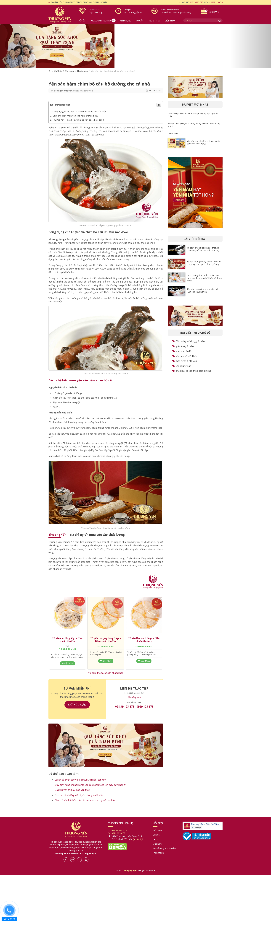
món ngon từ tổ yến (63, 93)
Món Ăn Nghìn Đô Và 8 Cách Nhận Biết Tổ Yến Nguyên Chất (193, 117)
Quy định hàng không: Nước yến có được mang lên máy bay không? (90, 789)
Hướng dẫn (82, 73)
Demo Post (173, 136)
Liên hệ (156, 839)
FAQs (155, 844)
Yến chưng (125, 20)
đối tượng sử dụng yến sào (190, 343)
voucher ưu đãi (183, 353)
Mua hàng (157, 848)
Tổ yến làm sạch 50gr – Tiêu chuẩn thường (143, 642)
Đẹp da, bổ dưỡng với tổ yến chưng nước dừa (79, 800)
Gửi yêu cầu (77, 707)
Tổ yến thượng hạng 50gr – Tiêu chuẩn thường (105, 642)
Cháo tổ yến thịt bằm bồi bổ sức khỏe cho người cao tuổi (85, 805)
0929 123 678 (217, 2)
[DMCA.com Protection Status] (117, 851)
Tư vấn (139, 20)
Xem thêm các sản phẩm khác (107, 675)
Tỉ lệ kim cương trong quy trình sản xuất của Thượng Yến (203, 293)
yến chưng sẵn (183, 368)
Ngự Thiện (154, 20)
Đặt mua (68, 665)
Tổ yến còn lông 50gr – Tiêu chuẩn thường (67, 642)
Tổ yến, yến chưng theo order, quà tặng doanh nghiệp (79, 2)
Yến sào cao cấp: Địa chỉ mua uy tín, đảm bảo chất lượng (203, 145)
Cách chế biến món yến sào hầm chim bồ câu (75, 118)
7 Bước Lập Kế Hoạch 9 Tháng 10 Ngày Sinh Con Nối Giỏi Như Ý (194, 127)
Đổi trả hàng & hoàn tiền (164, 853)
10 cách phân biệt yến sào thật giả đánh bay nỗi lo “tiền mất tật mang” (203, 251)
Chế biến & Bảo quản (64, 73)
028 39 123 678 (196, 2)
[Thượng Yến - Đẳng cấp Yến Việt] (153, 584)
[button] (20, 47)
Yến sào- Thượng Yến (61, 15)
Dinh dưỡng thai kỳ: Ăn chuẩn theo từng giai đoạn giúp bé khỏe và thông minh (204, 280)
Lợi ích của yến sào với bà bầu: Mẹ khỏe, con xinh (80, 784)
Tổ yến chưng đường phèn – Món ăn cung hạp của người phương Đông (204, 265)
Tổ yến (81, 20)
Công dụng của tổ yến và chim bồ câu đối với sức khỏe (79, 114)
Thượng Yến (57, 537)
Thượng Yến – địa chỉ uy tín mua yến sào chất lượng (78, 122)
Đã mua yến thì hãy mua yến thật (72, 794)
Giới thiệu (170, 20)
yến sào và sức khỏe (83, 93)
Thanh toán (158, 857)
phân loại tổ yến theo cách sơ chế (193, 373)
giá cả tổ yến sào (185, 348)
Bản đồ (139, 844)
